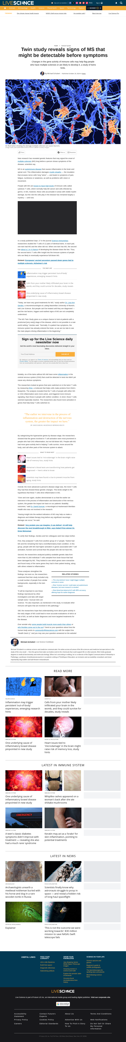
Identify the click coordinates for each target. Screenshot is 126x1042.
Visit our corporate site (100, 997)
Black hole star (96, 13)
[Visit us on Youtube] (80, 3)
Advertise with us (73, 1020)
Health (33, 8)
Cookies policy (47, 1020)
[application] (47, 217)
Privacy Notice (24, 361)
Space (62, 8)
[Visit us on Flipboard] (83, 3)
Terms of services (43, 359)
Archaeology (22, 8)
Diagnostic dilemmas (47, 968)
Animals (12, 8)
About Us (69, 1014)
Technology (71, 8)
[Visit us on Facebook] (70, 3)
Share (22, 152)
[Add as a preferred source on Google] (63, 1004)
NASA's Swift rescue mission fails (56, 13)
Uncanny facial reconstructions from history (70, 980)
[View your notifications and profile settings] (116, 3)
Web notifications (98, 1020)
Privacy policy (21, 1020)
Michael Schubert (53, 73)
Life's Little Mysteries (47, 962)
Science (41, 8)
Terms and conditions (101, 1014)
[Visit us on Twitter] (73, 3)
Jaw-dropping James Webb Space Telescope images (71, 964)
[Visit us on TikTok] (87, 3)
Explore (81, 8)
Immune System (66, 45)
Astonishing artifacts (47, 971)
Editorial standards (49, 1024)
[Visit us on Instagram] (77, 3)
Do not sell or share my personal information (100, 1026)
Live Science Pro (114, 13)
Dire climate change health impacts (28, 13)
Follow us (62, 152)
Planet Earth (52, 8)
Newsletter (73, 152)
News (84, 73)
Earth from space (46, 965)
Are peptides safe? (79, 13)
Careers (18, 1024)
